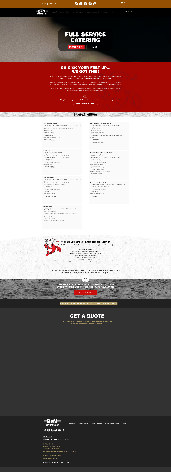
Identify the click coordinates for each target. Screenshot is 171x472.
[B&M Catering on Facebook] (80, 3)
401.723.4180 (52, 4)
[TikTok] (45, 430)
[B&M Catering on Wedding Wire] (90, 3)
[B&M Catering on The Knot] (94, 3)
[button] (54, 12)
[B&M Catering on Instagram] (76, 3)
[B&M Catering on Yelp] (85, 3)
